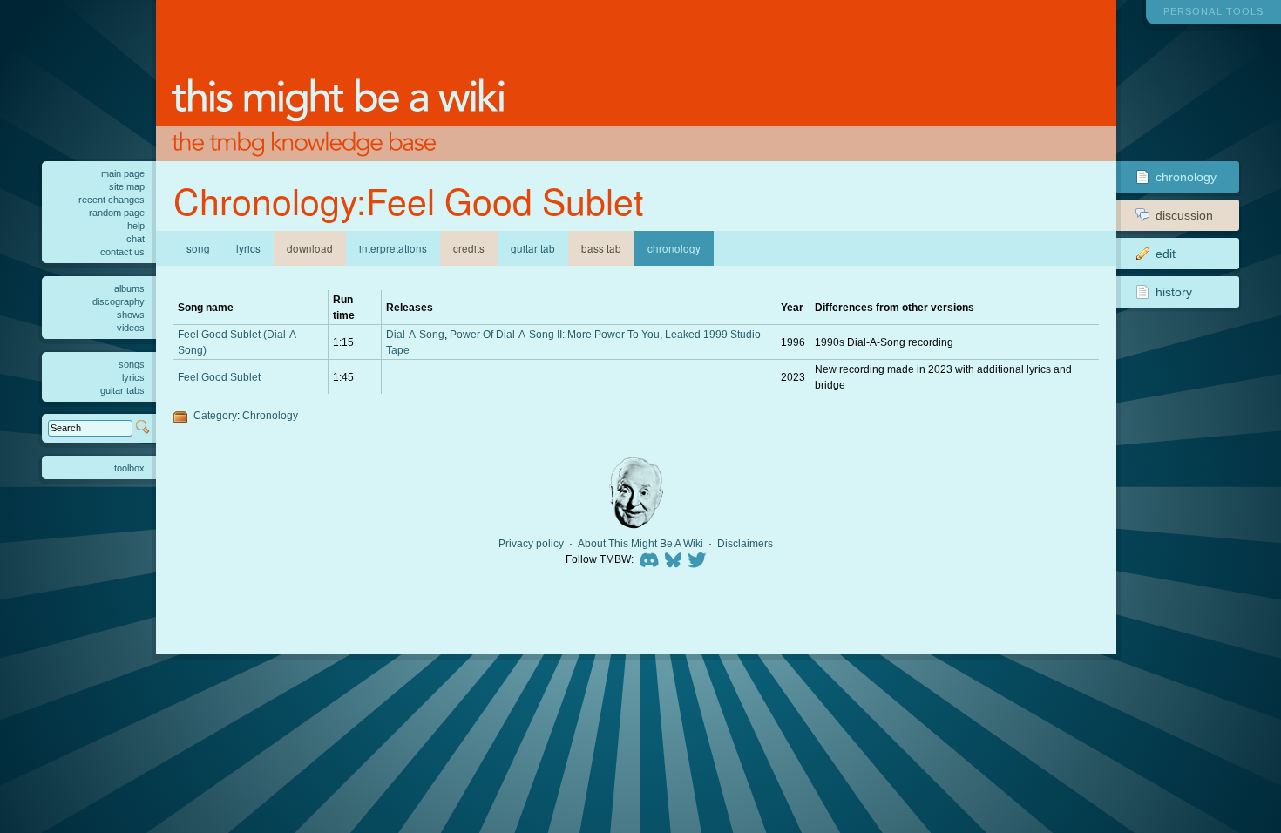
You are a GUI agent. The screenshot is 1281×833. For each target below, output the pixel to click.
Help (136, 225)
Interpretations (393, 248)
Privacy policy (531, 544)
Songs (132, 364)
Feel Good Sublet (219, 377)
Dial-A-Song (415, 334)
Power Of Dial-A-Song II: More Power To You (555, 334)
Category (215, 415)
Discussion (1184, 215)
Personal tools (1213, 11)
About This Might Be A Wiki (640, 544)
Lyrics (248, 248)
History (1174, 292)
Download (310, 248)
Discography (118, 301)
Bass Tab (601, 248)
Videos (131, 327)
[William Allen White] (636, 493)
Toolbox (129, 468)
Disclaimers (745, 544)
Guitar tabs (122, 390)
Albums (129, 288)
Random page (117, 212)
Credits (469, 248)
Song (198, 248)
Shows (131, 314)
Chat (135, 239)
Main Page (123, 173)
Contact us (122, 252)
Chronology (270, 415)
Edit (1166, 254)
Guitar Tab (533, 248)
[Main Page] (636, 80)
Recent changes (111, 199)
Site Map (127, 186)
